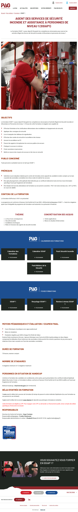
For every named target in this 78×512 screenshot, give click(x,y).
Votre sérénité (46, 8)
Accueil (39, 492)
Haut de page (71, 492)
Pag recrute (58, 8)
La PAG (15, 8)
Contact (73, 8)
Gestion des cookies (53, 505)
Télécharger (13, 257)
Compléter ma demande (50, 478)
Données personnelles (34, 505)
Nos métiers (34, 8)
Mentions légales (23, 505)
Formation (52, 492)
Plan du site (44, 505)
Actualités (24, 8)
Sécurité (26, 492)
